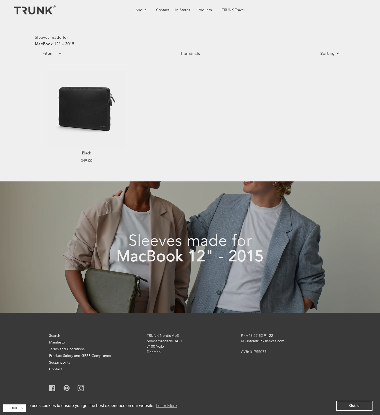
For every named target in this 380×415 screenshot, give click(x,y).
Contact (55, 369)
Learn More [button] (166, 406)
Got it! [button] (354, 405)
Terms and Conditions (67, 349)
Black (86, 153)
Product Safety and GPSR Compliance (80, 355)
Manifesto (57, 342)
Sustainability (59, 362)
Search (54, 335)
